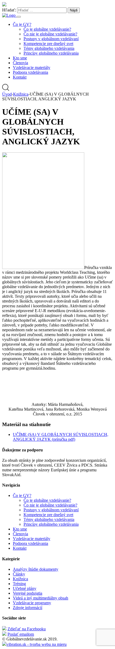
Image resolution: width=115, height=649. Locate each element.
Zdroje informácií (27, 607)
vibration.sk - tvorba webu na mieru (36, 644)
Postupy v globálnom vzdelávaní (51, 38)
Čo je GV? (22, 24)
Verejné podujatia (27, 593)
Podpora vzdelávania (30, 72)
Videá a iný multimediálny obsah (40, 598)
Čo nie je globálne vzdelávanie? (50, 34)
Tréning (19, 583)
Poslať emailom (20, 634)
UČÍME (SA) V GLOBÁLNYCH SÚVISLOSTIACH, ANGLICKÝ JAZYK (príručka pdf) (60, 437)
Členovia (20, 62)
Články (19, 574)
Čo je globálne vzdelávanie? (47, 29)
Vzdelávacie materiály (31, 67)
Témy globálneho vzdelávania (49, 48)
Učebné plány (24, 588)
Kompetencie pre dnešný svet (48, 43)
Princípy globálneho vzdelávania (51, 53)
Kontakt (19, 77)
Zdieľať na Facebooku (26, 629)
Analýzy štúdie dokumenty (35, 569)
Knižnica (20, 579)
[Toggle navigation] (19, 17)
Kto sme (20, 58)
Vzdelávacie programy (32, 603)
